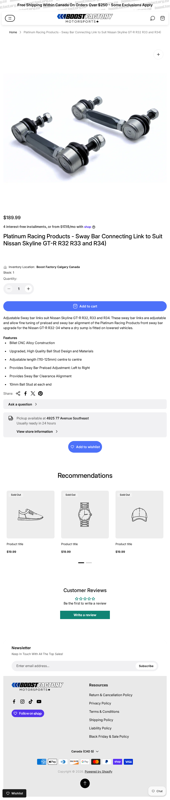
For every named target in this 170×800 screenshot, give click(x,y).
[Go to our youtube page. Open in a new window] (38, 701)
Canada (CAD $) (82, 751)
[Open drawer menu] (10, 18)
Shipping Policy (101, 720)
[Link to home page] (37, 687)
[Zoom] (158, 54)
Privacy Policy (100, 703)
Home (13, 32)
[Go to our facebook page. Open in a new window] (14, 701)
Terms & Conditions (104, 711)
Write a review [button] (85, 615)
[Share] (18, 393)
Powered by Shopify (98, 771)
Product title (15, 544)
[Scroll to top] (85, 783)
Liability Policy (100, 728)
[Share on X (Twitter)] (32, 393)
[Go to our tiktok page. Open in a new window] (30, 701)
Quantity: (10, 278)
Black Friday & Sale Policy (109, 736)
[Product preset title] (31, 515)
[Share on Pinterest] (40, 393)
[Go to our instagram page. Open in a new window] (22, 701)
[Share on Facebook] (25, 393)
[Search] (152, 18)
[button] (81, 562)
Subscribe (146, 666)
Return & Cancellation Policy (110, 695)
